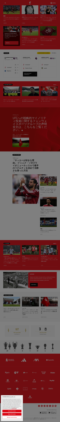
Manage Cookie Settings (12, 417)
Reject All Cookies (12, 414)
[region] (12, 408)
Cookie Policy (14, 408)
